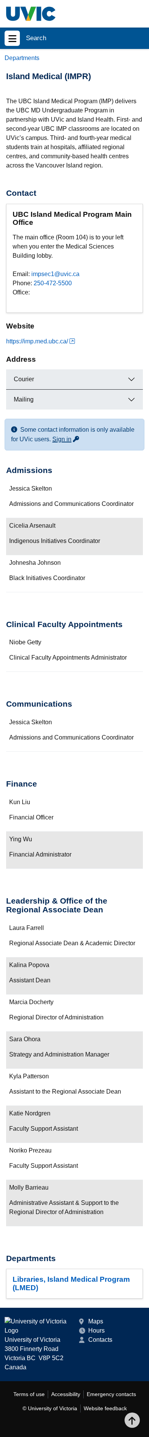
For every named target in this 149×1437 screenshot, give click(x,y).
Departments (22, 58)
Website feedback (105, 1408)
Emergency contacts (111, 1394)
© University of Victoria (50, 1408)
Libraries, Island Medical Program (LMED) (71, 1283)
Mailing (24, 399)
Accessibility (65, 1394)
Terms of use (29, 1394)
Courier (24, 379)
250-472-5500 (53, 283)
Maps (95, 1321)
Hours (96, 1330)
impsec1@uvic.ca (55, 274)
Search (36, 38)
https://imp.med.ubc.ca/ (37, 341)
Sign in (66, 439)
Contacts (100, 1339)
